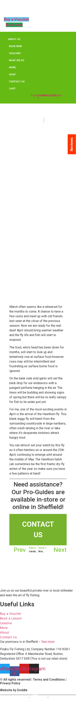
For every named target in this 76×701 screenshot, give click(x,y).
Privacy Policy (10, 683)
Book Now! (38, 696)
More (12, 67)
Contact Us (17, 81)
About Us (14, 39)
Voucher (14, 53)
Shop (12, 74)
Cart (12, 88)
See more (48, 642)
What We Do (16, 60)
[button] (44, 120)
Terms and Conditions (49, 679)
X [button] (74, 688)
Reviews (71, 144)
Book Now (15, 46)
